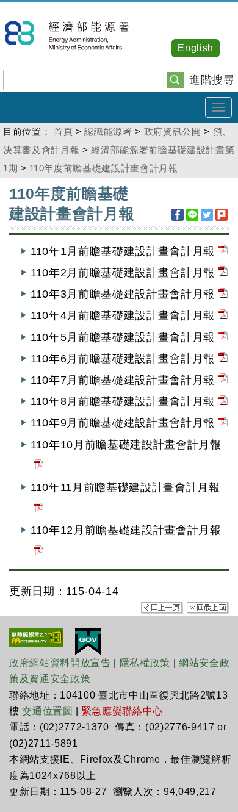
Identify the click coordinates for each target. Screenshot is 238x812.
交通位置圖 (47, 711)
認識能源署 (108, 131)
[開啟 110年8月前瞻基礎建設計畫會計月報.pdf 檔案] (223, 401)
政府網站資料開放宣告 (60, 663)
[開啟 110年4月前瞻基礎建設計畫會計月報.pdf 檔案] (223, 315)
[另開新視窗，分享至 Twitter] (207, 215)
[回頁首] (208, 607)
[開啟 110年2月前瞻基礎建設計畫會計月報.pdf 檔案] (223, 273)
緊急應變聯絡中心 (122, 711)
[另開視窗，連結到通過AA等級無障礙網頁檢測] (36, 636)
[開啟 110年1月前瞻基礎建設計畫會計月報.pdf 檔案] (223, 251)
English (196, 48)
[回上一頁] (162, 607)
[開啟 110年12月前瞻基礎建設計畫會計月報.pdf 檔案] (38, 552)
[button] (175, 79)
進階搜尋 (212, 80)
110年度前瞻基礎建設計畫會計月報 (103, 168)
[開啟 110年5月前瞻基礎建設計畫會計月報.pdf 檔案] (223, 337)
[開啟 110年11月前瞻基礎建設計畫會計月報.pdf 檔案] (38, 509)
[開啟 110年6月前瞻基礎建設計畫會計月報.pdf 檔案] (223, 359)
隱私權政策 (145, 663)
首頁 (63, 131)
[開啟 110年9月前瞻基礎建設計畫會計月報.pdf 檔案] (223, 423)
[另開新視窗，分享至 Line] (192, 215)
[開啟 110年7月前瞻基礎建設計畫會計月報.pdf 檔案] (223, 380)
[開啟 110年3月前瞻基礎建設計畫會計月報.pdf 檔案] (223, 294)
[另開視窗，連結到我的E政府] (88, 640)
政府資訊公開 (172, 131)
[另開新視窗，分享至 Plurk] (221, 215)
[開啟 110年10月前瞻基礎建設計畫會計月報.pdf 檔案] (38, 466)
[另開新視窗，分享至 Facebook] (177, 215)
